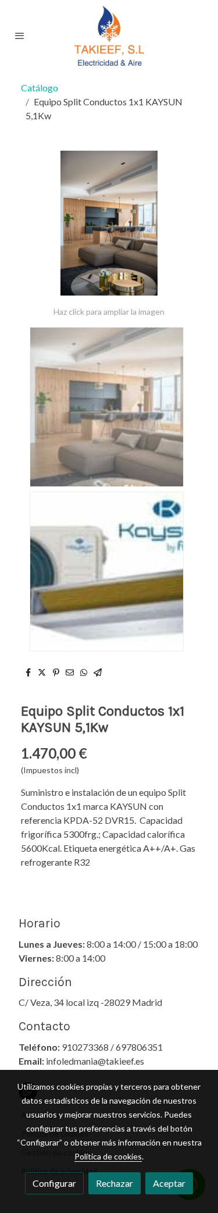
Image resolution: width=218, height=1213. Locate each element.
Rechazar (114, 1183)
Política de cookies (108, 1156)
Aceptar (169, 1183)
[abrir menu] (19, 35)
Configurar (54, 1183)
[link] (109, 36)
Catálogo (39, 87)
